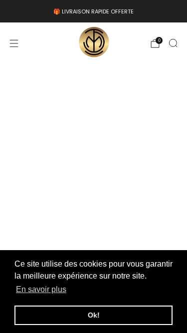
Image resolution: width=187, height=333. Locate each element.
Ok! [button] (94, 315)
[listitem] (93, 11)
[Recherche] (173, 43)
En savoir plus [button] (41, 289)
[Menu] (14, 43)
